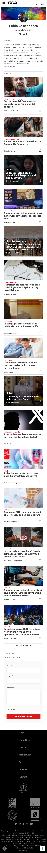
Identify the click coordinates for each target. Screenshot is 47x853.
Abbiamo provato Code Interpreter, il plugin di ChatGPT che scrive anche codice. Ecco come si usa (23, 593)
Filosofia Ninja (23, 740)
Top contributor (23, 754)
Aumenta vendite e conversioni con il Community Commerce (23, 143)
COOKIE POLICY (36, 846)
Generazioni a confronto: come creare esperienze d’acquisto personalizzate (20, 365)
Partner (23, 769)
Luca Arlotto (10, 223)
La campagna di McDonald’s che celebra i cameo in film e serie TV (21, 325)
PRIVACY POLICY (11, 846)
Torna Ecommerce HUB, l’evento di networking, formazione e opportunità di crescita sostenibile (22, 632)
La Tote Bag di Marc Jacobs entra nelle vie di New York (23, 397)
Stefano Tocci (10, 600)
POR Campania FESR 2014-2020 (23, 848)
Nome (10, 665)
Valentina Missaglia (13, 522)
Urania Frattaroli (11, 111)
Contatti (23, 776)
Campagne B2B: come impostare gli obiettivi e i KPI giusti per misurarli (22, 513)
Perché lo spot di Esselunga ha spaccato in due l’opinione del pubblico (20, 104)
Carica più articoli (23, 645)
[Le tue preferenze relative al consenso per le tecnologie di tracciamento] (42, 848)
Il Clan (23, 747)
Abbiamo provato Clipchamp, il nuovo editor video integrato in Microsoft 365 (23, 216)
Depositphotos (23, 850)
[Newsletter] (42, 4)
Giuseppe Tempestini (13, 483)
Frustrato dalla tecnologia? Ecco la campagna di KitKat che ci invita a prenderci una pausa (22, 554)
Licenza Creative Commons (25, 843)
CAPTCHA (11, 709)
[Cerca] (36, 4)
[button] (40, 110)
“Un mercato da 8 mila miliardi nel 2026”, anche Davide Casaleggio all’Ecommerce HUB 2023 (23, 247)
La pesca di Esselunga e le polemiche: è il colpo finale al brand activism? (21, 175)
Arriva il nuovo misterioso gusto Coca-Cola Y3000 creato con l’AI (21, 474)
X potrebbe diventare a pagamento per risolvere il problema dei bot (22, 435)
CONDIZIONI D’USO (23, 846)
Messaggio (12, 687)
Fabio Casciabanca (12, 444)
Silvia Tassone (10, 294)
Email (10, 676)
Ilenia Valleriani (11, 333)
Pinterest (9, 372)
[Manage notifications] (5, 848)
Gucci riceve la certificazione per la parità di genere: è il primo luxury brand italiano (22, 287)
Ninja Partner (10, 151)
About (23, 732)
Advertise (23, 762)
